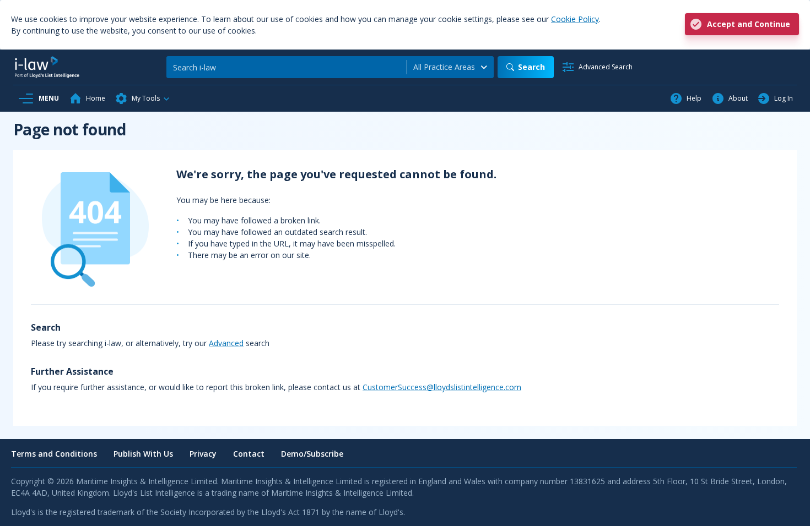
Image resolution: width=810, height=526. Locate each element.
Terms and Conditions (54, 453)
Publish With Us (143, 453)
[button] (143, 98)
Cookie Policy (575, 19)
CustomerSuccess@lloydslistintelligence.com (442, 387)
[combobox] (450, 67)
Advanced (226, 343)
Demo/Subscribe (312, 453)
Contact (248, 453)
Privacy (203, 453)
